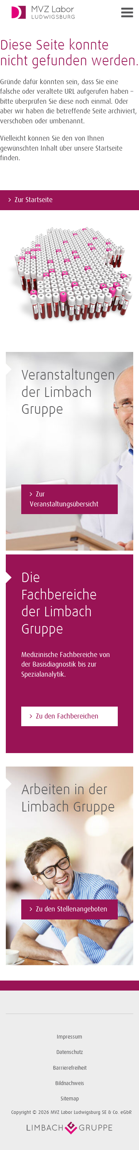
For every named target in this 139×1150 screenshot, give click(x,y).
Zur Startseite (34, 200)
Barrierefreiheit (69, 1068)
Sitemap (70, 1098)
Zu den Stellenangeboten (71, 909)
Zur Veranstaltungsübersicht (64, 499)
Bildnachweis (69, 1083)
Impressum (69, 1037)
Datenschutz (69, 1052)
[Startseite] (54, 12)
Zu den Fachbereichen (67, 716)
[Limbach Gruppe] (69, 1128)
